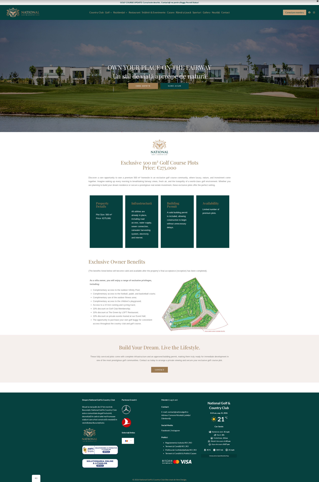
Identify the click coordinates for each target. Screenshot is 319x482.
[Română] (127, 440)
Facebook (165, 430)
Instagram (175, 430)
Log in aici (173, 400)
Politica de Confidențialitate (177, 450)
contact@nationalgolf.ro (178, 412)
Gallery (206, 12)
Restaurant (134, 12)
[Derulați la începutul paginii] (312, 474)
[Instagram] (314, 12)
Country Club (96, 12)
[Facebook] (309, 12)
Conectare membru (294, 12)
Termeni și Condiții (173, 446)
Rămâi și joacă (183, 12)
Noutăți (216, 12)
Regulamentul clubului (175, 442)
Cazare (170, 12)
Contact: (165, 407)
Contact (225, 12)
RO (186, 442)
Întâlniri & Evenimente (153, 12)
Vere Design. (181, 479)
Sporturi (197, 12)
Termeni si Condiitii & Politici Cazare (180, 453)
